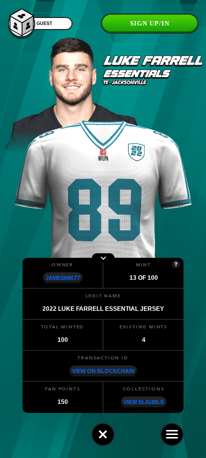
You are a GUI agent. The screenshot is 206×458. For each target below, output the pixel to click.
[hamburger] (172, 434)
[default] (103, 434)
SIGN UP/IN (150, 23)
